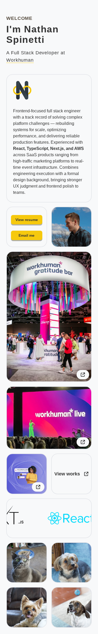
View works (67, 473)
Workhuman (20, 60)
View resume (26, 220)
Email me (26, 235)
